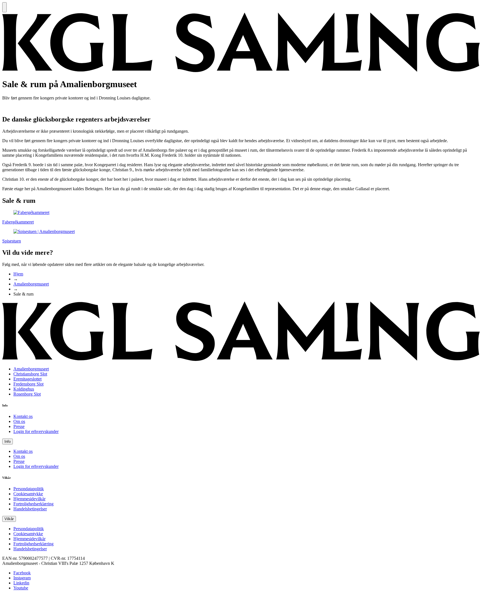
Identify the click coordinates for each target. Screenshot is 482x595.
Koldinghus (23, 389)
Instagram (22, 577)
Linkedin (21, 582)
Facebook (22, 572)
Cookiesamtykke (28, 493)
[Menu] (4, 7)
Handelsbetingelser (30, 508)
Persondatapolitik (28, 488)
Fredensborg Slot (28, 384)
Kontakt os (23, 416)
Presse (19, 426)
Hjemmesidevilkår (29, 498)
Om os (19, 421)
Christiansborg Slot (30, 374)
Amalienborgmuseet (31, 284)
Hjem (18, 274)
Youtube (20, 588)
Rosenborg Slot (27, 394)
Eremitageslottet (27, 379)
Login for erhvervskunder (36, 431)
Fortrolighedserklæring (33, 503)
